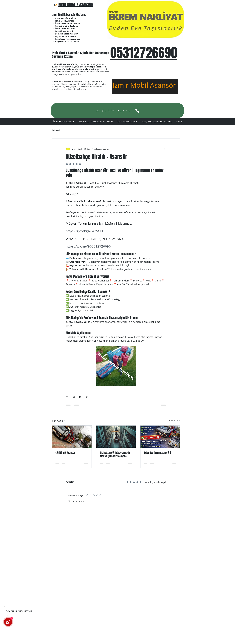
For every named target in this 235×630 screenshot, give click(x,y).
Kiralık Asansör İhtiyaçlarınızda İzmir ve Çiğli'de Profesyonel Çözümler (115, 454)
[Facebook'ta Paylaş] (67, 396)
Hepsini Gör (174, 420)
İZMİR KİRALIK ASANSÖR (75, 4)
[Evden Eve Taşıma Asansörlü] (160, 437)
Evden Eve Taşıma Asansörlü (157, 452)
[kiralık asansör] (116, 437)
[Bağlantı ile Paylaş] (87, 396)
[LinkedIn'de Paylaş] (80, 396)
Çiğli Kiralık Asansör (65, 452)
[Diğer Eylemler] (164, 148)
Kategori (56, 130)
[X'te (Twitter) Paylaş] (73, 396)
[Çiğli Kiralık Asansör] (72, 437)
